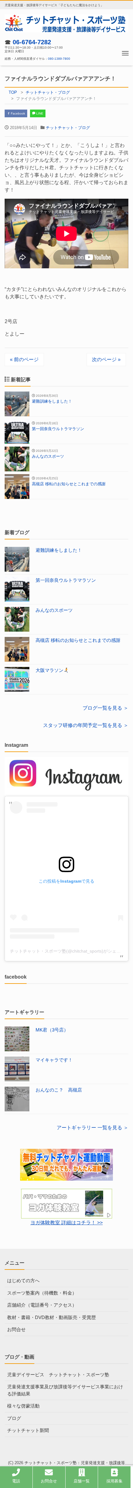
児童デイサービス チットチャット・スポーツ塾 (58, 1374)
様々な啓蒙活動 (23, 1405)
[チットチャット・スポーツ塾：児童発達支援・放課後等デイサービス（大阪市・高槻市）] (66, 22)
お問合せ (16, 1329)
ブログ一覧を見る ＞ (105, 708)
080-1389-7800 (59, 58)
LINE (39, 113)
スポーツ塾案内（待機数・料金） (42, 1293)
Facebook (17, 113)
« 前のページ (24, 359)
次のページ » (106, 359)
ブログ (14, 1418)
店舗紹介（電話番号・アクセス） (42, 1305)
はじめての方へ (23, 1280)
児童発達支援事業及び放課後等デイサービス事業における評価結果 (65, 1390)
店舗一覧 (82, 1481)
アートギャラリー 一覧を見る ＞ (92, 1127)
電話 (16, 1481)
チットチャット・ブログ (68, 127)
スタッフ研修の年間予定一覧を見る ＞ (85, 725)
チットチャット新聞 (28, 1430)
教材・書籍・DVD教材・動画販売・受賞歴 (51, 1317)
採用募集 (114, 1481)
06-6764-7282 (32, 42)
